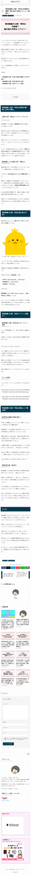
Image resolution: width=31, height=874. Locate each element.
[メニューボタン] (1, 1)
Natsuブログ (15, 1)
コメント (5, 703)
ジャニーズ (5, 15)
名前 (4, 722)
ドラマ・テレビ (10, 15)
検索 (28, 754)
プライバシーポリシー (20, 869)
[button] (3, 567)
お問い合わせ (12, 869)
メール (5, 727)
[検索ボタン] (29, 1)
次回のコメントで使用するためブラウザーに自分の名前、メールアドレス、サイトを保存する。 (16, 739)
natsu (15, 598)
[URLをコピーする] (27, 567)
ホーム (7, 869)
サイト (4, 733)
